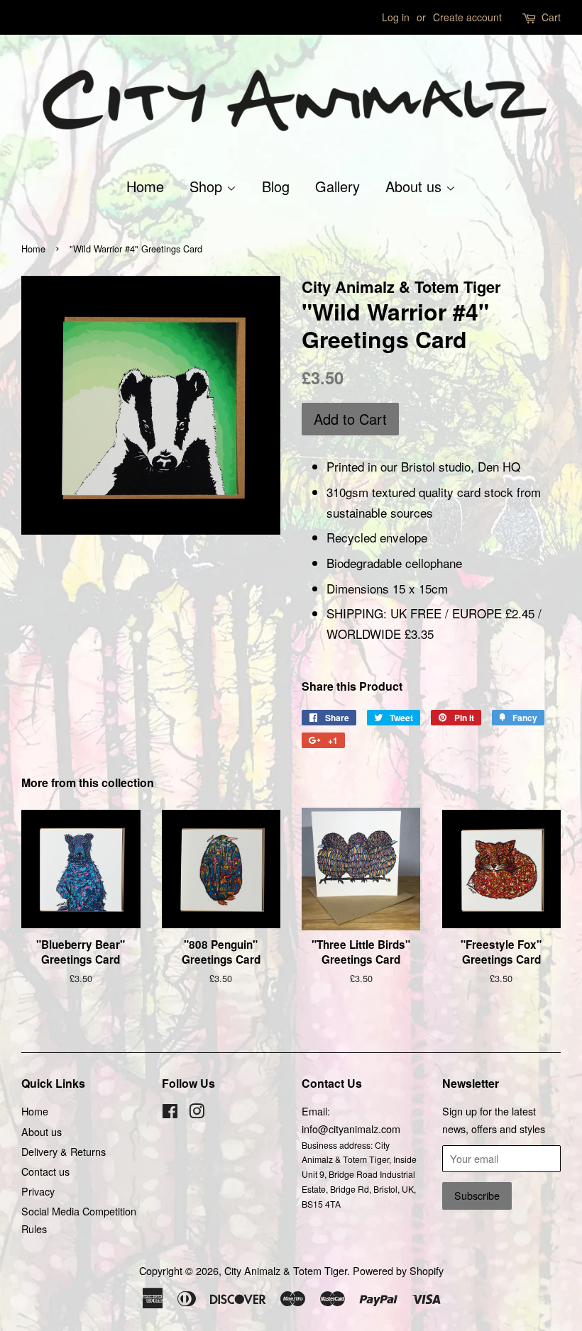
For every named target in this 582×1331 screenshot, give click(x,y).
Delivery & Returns (63, 1151)
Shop (208, 186)
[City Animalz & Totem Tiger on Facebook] (170, 1113)
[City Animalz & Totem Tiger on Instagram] (196, 1113)
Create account (467, 17)
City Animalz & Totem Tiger (285, 1270)
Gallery (337, 186)
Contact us (45, 1171)
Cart (551, 17)
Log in (396, 17)
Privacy (38, 1191)
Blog (276, 186)
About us (415, 186)
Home (145, 186)
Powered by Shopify (398, 1270)
